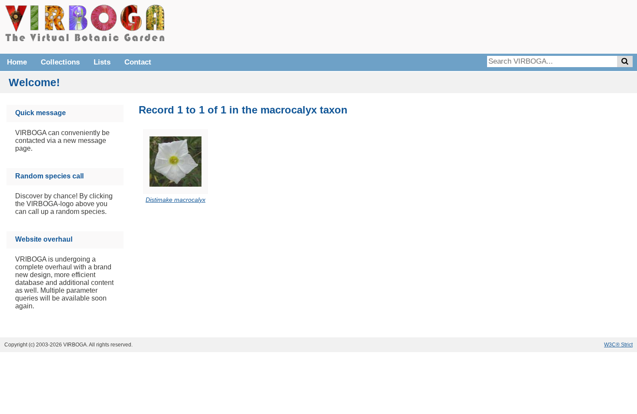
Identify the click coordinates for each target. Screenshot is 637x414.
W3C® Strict (618, 345)
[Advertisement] (502, 26)
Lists (102, 62)
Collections (60, 62)
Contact (137, 62)
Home (17, 62)
